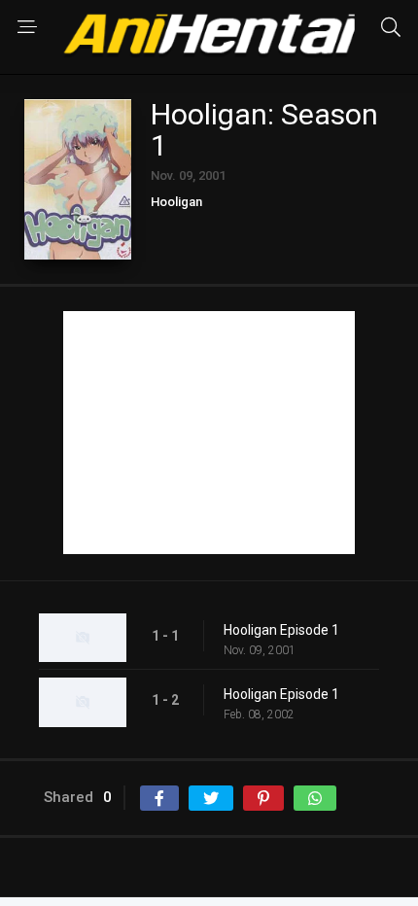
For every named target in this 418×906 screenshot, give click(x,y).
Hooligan (176, 201)
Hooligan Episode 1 (281, 630)
